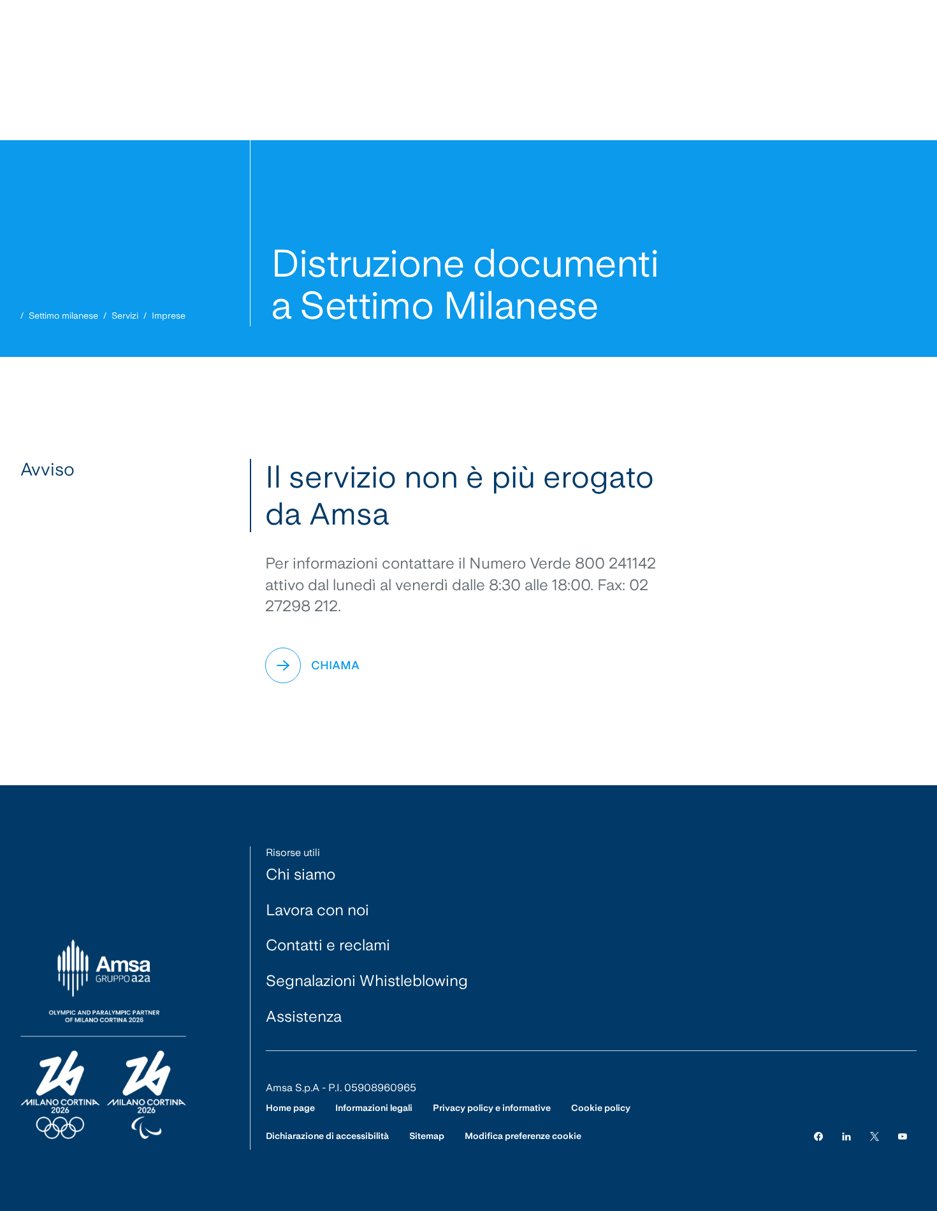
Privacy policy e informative (492, 1108)
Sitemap (426, 1136)
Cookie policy (600, 1108)
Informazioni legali (373, 1108)
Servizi (125, 315)
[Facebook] (818, 1136)
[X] (874, 1136)
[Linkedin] (846, 1136)
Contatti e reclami (328, 945)
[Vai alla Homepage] (103, 1040)
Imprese (168, 315)
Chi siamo (300, 874)
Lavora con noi (317, 910)
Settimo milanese (63, 315)
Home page (290, 1108)
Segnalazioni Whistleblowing (367, 980)
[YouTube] (902, 1136)
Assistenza (304, 1016)
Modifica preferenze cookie (523, 1136)
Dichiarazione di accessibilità (327, 1136)
